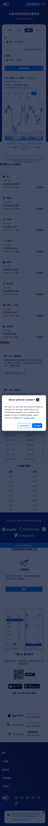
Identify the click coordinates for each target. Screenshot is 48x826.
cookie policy (29, 418)
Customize (24, 425)
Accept (37, 425)
